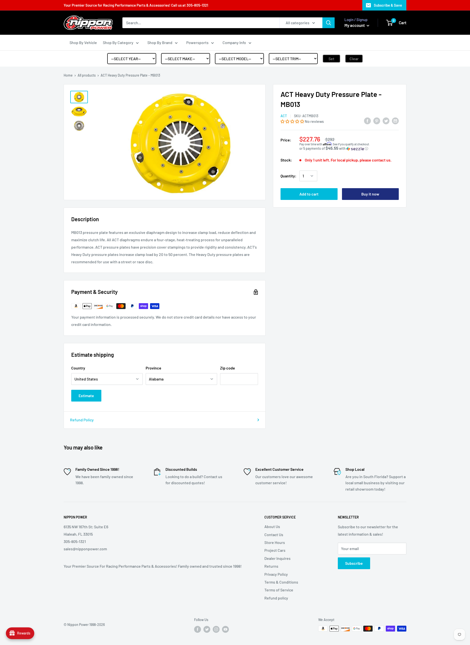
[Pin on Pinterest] (376, 120)
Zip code (227, 368)
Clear (354, 58)
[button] (293, 121)
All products (87, 75)
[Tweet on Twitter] (386, 120)
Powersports (197, 42)
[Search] (328, 22)
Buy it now (370, 194)
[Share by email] (395, 120)
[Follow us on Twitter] (206, 629)
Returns (271, 566)
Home (68, 75)
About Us (272, 526)
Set (331, 58)
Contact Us (273, 534)
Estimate (86, 395)
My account (354, 25)
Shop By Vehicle (83, 42)
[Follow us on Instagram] (216, 629)
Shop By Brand (159, 42)
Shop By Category (118, 42)
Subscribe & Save (388, 5)
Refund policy (276, 598)
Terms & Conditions (281, 582)
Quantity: (288, 175)
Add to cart (308, 194)
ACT (284, 116)
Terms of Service (278, 589)
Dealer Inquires (277, 558)
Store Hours (274, 542)
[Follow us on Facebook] (197, 629)
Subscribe (354, 563)
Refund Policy (82, 419)
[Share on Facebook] (367, 120)
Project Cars (274, 550)
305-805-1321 (197, 5)
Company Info (234, 42)
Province (153, 368)
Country (78, 368)
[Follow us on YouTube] (225, 629)
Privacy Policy (276, 574)
